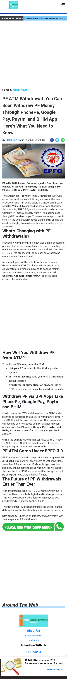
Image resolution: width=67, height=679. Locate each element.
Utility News (20, 89)
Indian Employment (33, 635)
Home (5, 89)
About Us (33, 631)
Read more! (33, 640)
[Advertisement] (33, 55)
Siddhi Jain (11, 139)
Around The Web (20, 605)
